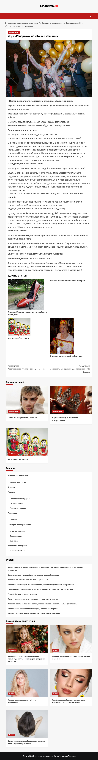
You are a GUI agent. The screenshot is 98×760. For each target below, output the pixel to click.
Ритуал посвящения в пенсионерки (67, 280)
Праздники (12, 513)
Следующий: (70, 369)
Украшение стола (17, 550)
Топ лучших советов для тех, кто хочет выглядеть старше (33, 599)
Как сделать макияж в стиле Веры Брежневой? (28, 580)
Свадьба (13, 520)
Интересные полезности (18, 476)
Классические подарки (20, 498)
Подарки (11, 492)
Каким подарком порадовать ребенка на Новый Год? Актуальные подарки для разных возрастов (45, 568)
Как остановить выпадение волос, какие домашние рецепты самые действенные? (43, 604)
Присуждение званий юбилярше (66, 356)
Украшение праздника (17, 546)
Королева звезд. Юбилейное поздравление (65, 419)
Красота (11, 487)
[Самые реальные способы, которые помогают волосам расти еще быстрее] (27, 724)
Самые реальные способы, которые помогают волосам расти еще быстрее (40, 589)
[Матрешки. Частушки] (27, 442)
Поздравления (71, 23)
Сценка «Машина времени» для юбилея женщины (27, 313)
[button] (8, 16)
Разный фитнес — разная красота (22, 594)
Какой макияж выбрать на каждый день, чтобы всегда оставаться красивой (41, 584)
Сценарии (14, 541)
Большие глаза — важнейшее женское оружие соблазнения (33, 575)
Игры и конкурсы (17, 531)
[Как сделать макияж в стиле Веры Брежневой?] (27, 683)
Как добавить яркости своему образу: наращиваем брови (32, 608)
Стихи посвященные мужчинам (22, 417)
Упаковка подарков (18, 508)
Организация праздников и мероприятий (22, 23)
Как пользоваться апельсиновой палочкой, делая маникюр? (34, 613)
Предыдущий (26, 367)
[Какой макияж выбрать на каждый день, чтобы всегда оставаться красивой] (71, 683)
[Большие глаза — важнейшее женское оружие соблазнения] (71, 639)
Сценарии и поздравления (53, 23)
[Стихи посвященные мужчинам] (27, 400)
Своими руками (16, 503)
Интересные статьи (18, 482)
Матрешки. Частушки (18, 338)
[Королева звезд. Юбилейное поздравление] (71, 400)
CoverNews (59, 756)
